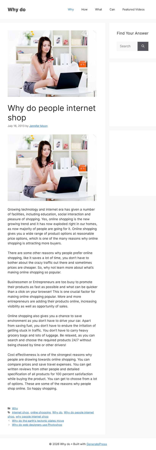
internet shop (20, 412)
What (98, 9)
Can (112, 9)
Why (71, 9)
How (84, 9)
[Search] (143, 46)
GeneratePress (97, 444)
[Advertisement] (136, 99)
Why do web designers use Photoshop (37, 424)
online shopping (40, 412)
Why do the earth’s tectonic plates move (38, 420)
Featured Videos (134, 9)
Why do (16, 9)
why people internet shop (32, 416)
